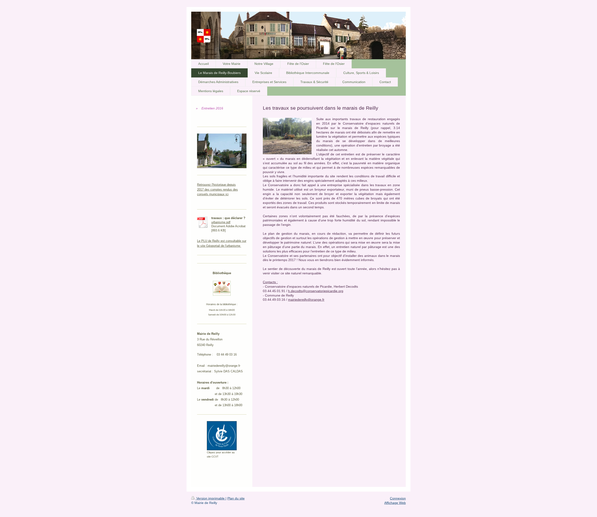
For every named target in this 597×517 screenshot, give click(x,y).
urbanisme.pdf (220, 222)
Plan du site (236, 498)
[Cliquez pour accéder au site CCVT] (222, 435)
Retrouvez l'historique (212, 184)
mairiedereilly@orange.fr (306, 299)
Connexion (398, 498)
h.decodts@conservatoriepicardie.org (315, 291)
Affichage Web (395, 503)
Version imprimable (210, 498)
